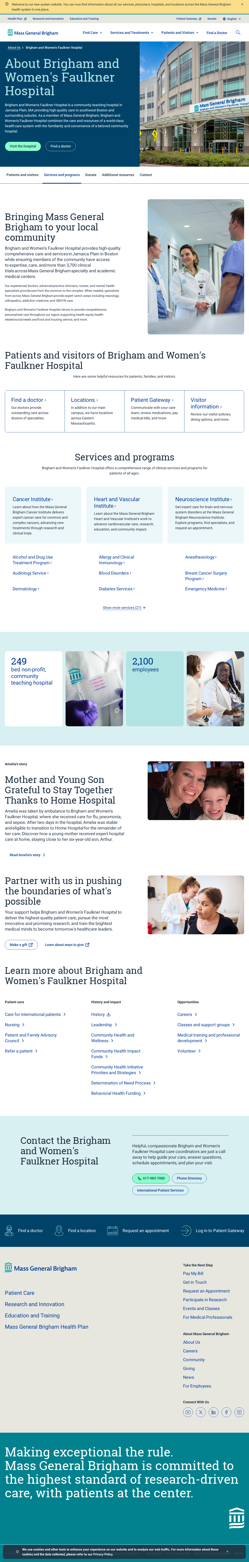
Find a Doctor (217, 33)
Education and (32, 1315)
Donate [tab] (90, 175)
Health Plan (15, 18)
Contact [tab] (146, 175)
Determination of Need (121, 1083)
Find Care (90, 33)
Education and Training (84, 18)
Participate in (205, 1299)
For (197, 1386)
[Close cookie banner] (227, 1552)
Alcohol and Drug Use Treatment (33, 560)
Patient (19, 1293)
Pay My (193, 1273)
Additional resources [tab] (118, 175)
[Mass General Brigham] (33, 32)
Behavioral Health (116, 1093)
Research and (34, 1304)
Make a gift (18, 945)
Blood (114, 573)
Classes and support (203, 1024)
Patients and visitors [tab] (22, 175)
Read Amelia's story (25, 855)
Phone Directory (189, 1178)
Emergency (205, 588)
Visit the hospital (23, 146)
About (191, 1342)
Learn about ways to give (64, 945)
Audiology (29, 573)
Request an (206, 1291)
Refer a (18, 1051)
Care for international (33, 1014)
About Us (14, 47)
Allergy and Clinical (116, 560)
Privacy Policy (102, 1554)
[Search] (238, 32)
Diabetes (115, 588)
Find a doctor (61, 146)
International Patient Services (160, 1190)
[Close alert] (242, 5)
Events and (201, 1308)
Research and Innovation (48, 18)
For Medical (207, 1317)
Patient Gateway (186, 18)
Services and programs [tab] (62, 175)
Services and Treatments (129, 33)
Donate (212, 18)
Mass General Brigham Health (46, 1327)
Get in (195, 1282)
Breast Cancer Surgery (206, 576)
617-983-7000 (154, 1178)
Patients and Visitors (177, 33)
